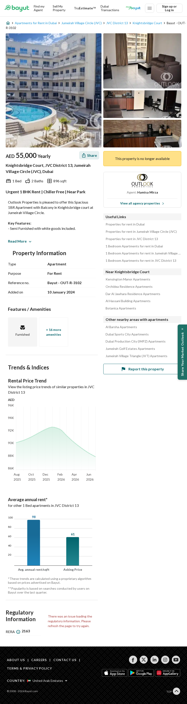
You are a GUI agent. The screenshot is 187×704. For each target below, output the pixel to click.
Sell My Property (59, 8)
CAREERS (39, 660)
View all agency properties (140, 203)
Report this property (146, 369)
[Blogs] (133, 8)
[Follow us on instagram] (165, 660)
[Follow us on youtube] (176, 660)
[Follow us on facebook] (133, 660)
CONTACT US (64, 660)
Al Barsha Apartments (121, 327)
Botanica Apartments (121, 308)
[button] (182, 352)
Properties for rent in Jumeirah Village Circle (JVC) (141, 231)
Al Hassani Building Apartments (128, 301)
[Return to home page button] (17, 8)
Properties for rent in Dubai (125, 224)
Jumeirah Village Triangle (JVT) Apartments (136, 356)
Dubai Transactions (110, 8)
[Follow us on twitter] (144, 660)
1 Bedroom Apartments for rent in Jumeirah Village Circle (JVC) (143, 253)
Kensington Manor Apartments (128, 279)
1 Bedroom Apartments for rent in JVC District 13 (141, 260)
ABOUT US (16, 660)
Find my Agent (39, 8)
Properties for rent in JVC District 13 (132, 239)
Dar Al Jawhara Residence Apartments (133, 294)
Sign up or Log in (169, 8)
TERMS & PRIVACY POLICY (29, 668)
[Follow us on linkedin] (154, 660)
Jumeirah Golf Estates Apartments (130, 349)
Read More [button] (17, 241)
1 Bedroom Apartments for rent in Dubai (134, 246)
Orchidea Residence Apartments (129, 286)
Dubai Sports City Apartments (127, 334)
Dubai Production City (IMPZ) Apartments (136, 341)
